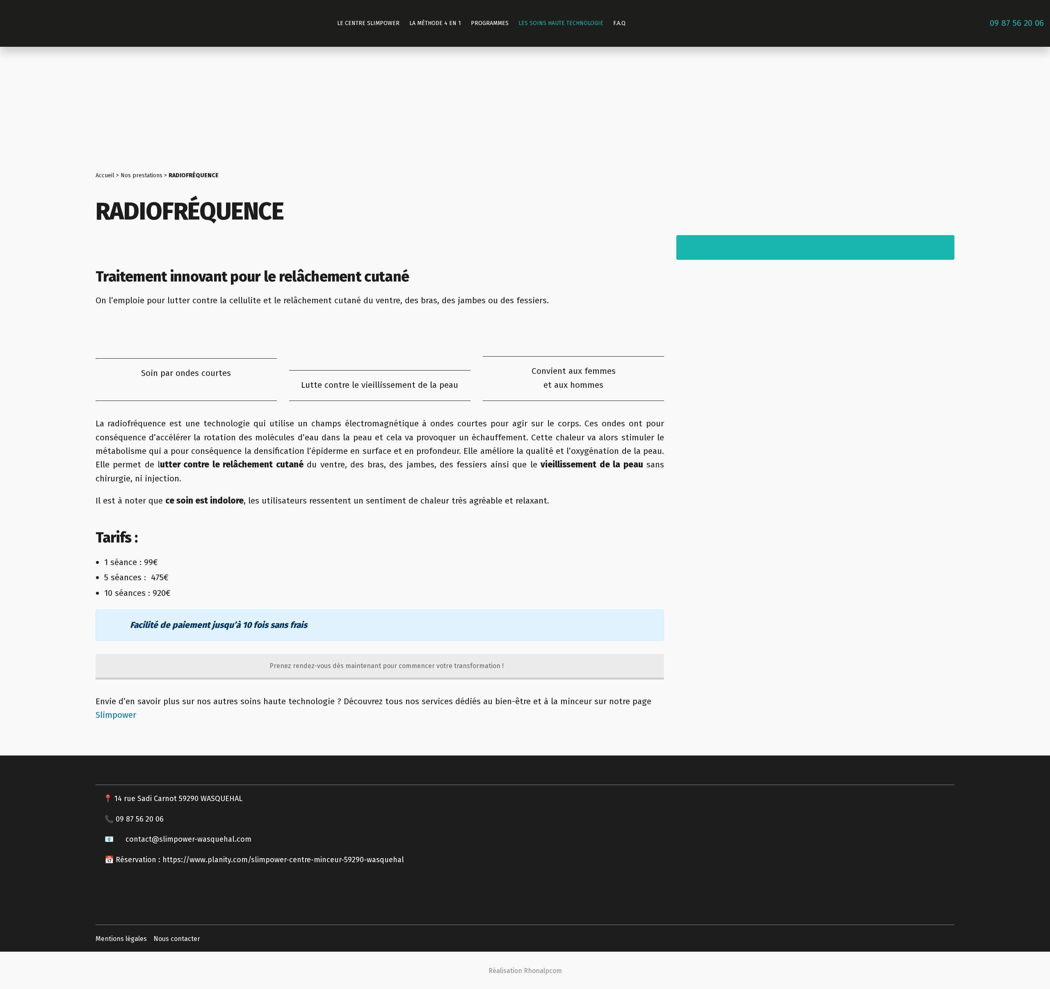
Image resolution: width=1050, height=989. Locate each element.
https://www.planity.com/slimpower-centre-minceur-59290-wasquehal (284, 859)
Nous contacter (176, 939)
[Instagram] (1028, 112)
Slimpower (116, 715)
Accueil (105, 175)
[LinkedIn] (1028, 131)
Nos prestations (141, 175)
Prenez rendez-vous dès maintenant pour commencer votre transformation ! (386, 666)
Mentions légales (121, 939)
